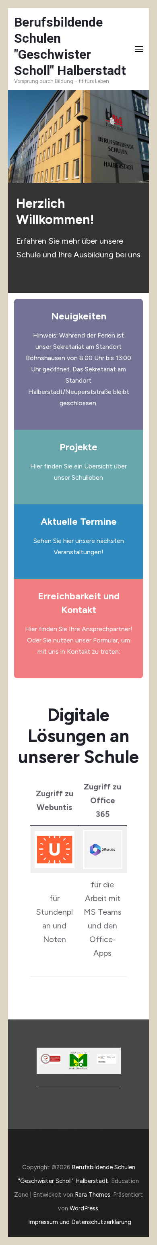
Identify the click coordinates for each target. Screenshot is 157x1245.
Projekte (78, 447)
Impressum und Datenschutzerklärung (79, 1222)
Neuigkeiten (78, 316)
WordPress (84, 1208)
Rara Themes (92, 1194)
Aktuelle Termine (79, 521)
